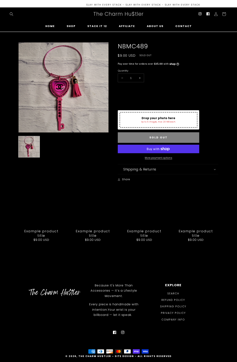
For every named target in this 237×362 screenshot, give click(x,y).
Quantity (123, 70)
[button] (11, 14)
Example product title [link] (41, 233)
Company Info (173, 319)
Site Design (124, 356)
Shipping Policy (173, 306)
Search (173, 293)
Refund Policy (173, 300)
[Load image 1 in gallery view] (29, 146)
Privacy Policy (173, 313)
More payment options (158, 157)
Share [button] (126, 179)
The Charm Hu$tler (95, 356)
